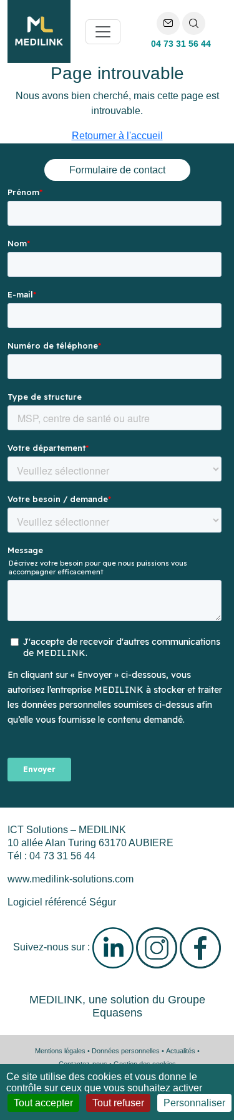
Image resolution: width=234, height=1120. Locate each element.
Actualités (180, 1051)
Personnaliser (194, 1103)
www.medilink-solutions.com (70, 879)
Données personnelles (126, 1051)
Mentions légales (60, 1051)
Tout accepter (43, 1103)
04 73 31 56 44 (181, 44)
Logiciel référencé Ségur (61, 902)
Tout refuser (118, 1103)
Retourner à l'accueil (117, 135)
